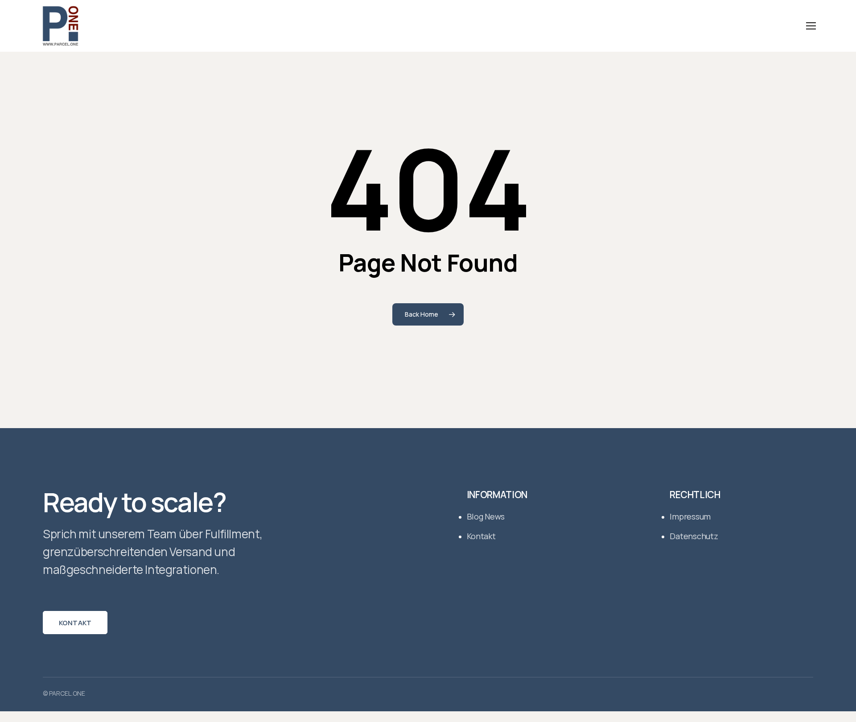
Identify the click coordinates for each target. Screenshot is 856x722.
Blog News (486, 516)
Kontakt (75, 622)
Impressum (690, 516)
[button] (811, 26)
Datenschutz (694, 536)
